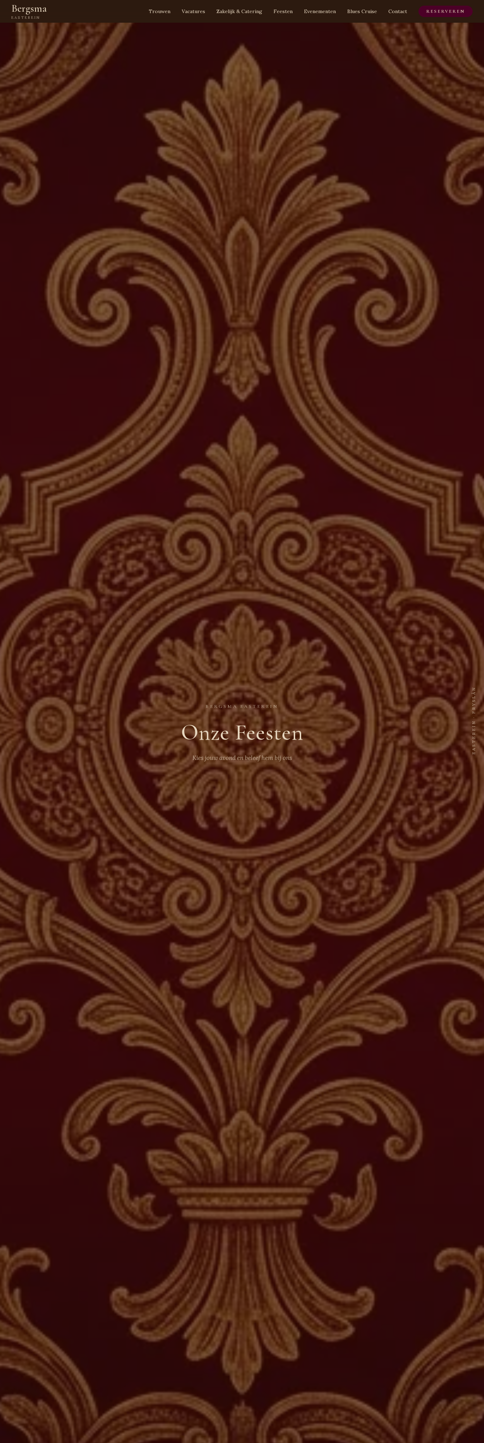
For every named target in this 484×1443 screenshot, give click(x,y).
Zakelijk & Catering (239, 11)
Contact (397, 11)
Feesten (283, 11)
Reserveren (445, 11)
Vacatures (193, 11)
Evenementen (320, 11)
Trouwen (159, 11)
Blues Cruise (362, 11)
